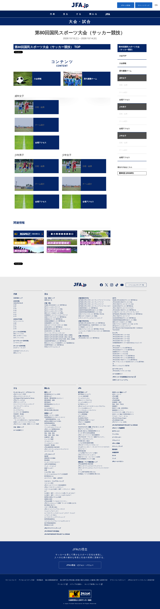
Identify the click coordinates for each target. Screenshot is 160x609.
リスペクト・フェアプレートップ (54, 481)
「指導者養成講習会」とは (52, 419)
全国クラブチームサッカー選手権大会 (55, 317)
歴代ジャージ (17, 353)
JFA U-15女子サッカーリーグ (121, 316)
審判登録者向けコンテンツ (52, 404)
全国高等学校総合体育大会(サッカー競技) (90, 310)
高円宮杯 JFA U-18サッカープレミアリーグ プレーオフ (94, 306)
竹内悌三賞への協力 (84, 441)
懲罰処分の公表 (48, 525)
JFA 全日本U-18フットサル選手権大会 (124, 356)
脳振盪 (46, 456)
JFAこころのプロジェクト (85, 439)
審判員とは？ (48, 396)
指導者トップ (48, 413)
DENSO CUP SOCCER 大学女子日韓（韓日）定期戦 (59, 339)
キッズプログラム (18, 410)
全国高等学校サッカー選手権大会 (88, 308)
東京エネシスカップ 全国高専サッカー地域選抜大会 (59, 343)
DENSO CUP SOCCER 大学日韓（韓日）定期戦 (58, 335)
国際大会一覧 (48, 300)
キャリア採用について (92, 584)
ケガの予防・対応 (49, 472)
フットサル (115, 434)
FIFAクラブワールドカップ (52, 347)
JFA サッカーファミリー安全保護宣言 (55, 485)
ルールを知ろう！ (118, 374)
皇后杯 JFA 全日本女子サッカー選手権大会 (125, 300)
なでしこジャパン (18, 321)
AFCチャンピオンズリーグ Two (53, 311)
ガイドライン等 (48, 451)
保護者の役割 (48, 499)
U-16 (14, 314)
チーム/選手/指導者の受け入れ (87, 472)
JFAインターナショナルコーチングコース (56, 449)
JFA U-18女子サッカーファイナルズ (123, 308)
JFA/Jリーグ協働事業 (84, 422)
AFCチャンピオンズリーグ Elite (53, 309)
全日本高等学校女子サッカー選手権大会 (124, 318)
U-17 (14, 312)
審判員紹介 (47, 402)
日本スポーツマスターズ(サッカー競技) (55, 325)
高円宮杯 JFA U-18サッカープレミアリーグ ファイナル (94, 300)
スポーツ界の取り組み (50, 507)
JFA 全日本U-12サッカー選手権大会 (88, 338)
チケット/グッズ (144, 5)
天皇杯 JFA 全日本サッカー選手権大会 (55, 305)
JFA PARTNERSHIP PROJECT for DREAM (57, 534)
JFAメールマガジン (118, 461)
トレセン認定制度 (83, 396)
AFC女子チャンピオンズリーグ (122, 326)
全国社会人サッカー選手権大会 (53, 319)
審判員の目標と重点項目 (51, 410)
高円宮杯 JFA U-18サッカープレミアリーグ (91, 302)
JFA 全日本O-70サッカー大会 (121, 341)
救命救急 (47, 460)
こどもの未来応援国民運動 (86, 443)
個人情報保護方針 (51, 580)
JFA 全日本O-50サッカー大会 (121, 337)
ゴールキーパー (48, 441)
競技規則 (47, 406)
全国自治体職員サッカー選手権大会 (54, 321)
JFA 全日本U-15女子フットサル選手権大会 (125, 360)
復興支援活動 (82, 451)
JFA (79, 388)
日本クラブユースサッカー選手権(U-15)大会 (91, 329)
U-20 (14, 323)
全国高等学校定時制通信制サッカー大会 (90, 312)
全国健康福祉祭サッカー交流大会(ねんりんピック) (127, 343)
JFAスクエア (17, 408)
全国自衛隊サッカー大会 (51, 323)
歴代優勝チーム (125, 70)
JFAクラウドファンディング (52, 528)
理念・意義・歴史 (49, 433)
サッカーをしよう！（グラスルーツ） (24, 392)
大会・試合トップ (49, 298)
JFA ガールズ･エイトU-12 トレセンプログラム (91, 406)
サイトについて (11, 580)
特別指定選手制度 (83, 412)
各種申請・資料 (48, 437)
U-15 (14, 316)
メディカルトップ (49, 454)
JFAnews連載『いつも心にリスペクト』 (56, 501)
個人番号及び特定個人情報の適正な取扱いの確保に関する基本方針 (84, 580)
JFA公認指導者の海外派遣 (52, 447)
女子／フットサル (18, 337)
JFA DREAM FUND (117, 420)
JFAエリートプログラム (85, 400)
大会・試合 (80, 21)
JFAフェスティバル (19, 418)
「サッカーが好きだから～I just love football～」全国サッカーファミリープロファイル (27, 421)
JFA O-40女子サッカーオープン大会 (123, 304)
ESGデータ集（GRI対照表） (120, 408)
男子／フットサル (18, 333)
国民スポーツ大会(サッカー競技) (53, 313)
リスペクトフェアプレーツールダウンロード (57, 521)
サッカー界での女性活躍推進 (86, 433)
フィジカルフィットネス (51, 443)
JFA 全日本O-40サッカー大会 (121, 335)
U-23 (14, 305)
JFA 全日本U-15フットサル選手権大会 (124, 358)
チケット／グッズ (117, 446)
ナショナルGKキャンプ (85, 402)
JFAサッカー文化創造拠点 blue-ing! (123, 377)
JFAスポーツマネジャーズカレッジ (88, 445)
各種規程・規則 (116, 402)
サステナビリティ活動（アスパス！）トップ (91, 427)
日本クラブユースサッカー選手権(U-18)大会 (91, 314)
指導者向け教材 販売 (50, 431)
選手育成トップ (82, 392)
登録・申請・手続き (118, 404)
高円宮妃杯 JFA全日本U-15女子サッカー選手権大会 (127, 314)
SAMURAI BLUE (18, 303)
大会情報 (122, 63)
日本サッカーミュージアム (120, 380)
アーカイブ (62, 584)
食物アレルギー (48, 468)
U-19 (14, 308)
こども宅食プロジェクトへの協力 (87, 453)
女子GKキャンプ (83, 404)
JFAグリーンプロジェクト (85, 429)
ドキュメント (116, 440)
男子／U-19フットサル (20, 335)
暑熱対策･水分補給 (49, 458)
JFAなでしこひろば (19, 400)
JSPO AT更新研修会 (50, 464)
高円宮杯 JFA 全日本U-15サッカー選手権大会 (91, 323)
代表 (53, 14)
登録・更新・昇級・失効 (51, 435)
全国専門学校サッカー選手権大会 (54, 345)
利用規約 (40, 580)
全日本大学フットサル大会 (120, 354)
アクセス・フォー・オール (120, 416)
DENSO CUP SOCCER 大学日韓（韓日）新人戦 (58, 337)
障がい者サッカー (18, 416)
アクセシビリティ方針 (27, 580)
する (79, 14)
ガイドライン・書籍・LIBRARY (53, 478)
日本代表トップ (17, 298)
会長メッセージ (116, 394)
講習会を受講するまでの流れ (52, 421)
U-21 (14, 307)
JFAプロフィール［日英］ (119, 422)
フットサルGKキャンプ (85, 408)
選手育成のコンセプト (84, 394)
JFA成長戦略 (116, 400)
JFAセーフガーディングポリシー (53, 487)
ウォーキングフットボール (21, 406)
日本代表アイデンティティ (21, 351)
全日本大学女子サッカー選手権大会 (123, 306)
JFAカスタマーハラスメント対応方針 (141, 580)
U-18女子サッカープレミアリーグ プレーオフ (126, 312)
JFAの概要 (115, 396)
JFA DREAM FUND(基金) (51, 531)
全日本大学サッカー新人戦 (52, 331)
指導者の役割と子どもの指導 (52, 497)
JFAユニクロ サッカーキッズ (21, 396)
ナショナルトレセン (84, 398)
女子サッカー (116, 431)
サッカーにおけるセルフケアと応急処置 (56, 474)
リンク (114, 458)
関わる (93, 14)
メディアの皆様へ (76, 584)
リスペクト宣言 (48, 483)
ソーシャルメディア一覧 (136, 285)
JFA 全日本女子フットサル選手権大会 (123, 350)
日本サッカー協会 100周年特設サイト (123, 414)
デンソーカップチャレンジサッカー (54, 333)
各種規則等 (115, 452)
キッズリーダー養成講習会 (21, 412)
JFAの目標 (115, 398)
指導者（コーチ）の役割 (51, 415)
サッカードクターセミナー (52, 462)
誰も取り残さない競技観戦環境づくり (89, 431)
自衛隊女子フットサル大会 (120, 352)
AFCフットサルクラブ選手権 (121, 366)
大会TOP (122, 55)
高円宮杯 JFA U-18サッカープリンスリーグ (91, 304)
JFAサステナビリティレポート (87, 455)
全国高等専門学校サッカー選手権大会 (55, 341)
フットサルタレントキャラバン (87, 410)
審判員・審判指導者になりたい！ (54, 398)
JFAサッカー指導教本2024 (52, 429)
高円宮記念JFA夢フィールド (86, 420)
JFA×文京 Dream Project (119, 418)
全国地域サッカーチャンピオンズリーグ (56, 315)
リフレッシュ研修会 (50, 425)
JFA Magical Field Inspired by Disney (23, 398)
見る (66, 14)
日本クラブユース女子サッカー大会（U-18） (126, 324)
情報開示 (114, 406)
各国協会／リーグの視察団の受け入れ (89, 474)
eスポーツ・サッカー (19, 348)
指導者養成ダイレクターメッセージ (54, 417)
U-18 (14, 310)
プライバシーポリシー (118, 580)
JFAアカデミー (82, 416)
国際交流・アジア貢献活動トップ (87, 462)
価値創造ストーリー (118, 410)
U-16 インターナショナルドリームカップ (90, 318)
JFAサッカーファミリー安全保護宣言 (89, 435)
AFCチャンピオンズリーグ (52, 307)
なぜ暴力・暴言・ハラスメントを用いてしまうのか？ (59, 493)
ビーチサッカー (17, 343)
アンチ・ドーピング (50, 466)
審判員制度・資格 (49, 400)
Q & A (114, 455)
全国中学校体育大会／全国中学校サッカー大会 (92, 325)
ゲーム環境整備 (82, 414)
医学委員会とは (48, 476)
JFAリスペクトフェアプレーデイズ (54, 509)
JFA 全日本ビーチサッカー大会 (122, 371)
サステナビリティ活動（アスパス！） (123, 412)
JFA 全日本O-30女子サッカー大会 (122, 302)
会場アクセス (124, 99)
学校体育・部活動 (18, 414)
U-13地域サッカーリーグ (85, 327)
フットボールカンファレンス (52, 427)
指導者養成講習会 (49, 423)
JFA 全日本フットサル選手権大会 (122, 348)
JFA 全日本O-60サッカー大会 (121, 339)
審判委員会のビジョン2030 (52, 394)
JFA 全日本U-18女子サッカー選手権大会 (124, 310)
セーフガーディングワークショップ (54, 517)
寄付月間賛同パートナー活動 (86, 459)
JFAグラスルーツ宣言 (19, 394)
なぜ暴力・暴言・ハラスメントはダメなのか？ (57, 495)
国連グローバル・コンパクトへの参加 (89, 457)
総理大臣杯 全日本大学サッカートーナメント (57, 329)
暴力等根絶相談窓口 (50, 523)
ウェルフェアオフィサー (51, 511)
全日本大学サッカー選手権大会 (53, 327)
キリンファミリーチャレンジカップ (23, 404)
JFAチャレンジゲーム (19, 402)
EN (156, 5)
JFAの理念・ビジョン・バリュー (80, 565)
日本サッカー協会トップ (119, 392)
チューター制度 (48, 439)
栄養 (45, 470)
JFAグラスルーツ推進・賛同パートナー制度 (26, 424)
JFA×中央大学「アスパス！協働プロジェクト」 (92, 437)
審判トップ (47, 392)
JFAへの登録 (125, 5)
